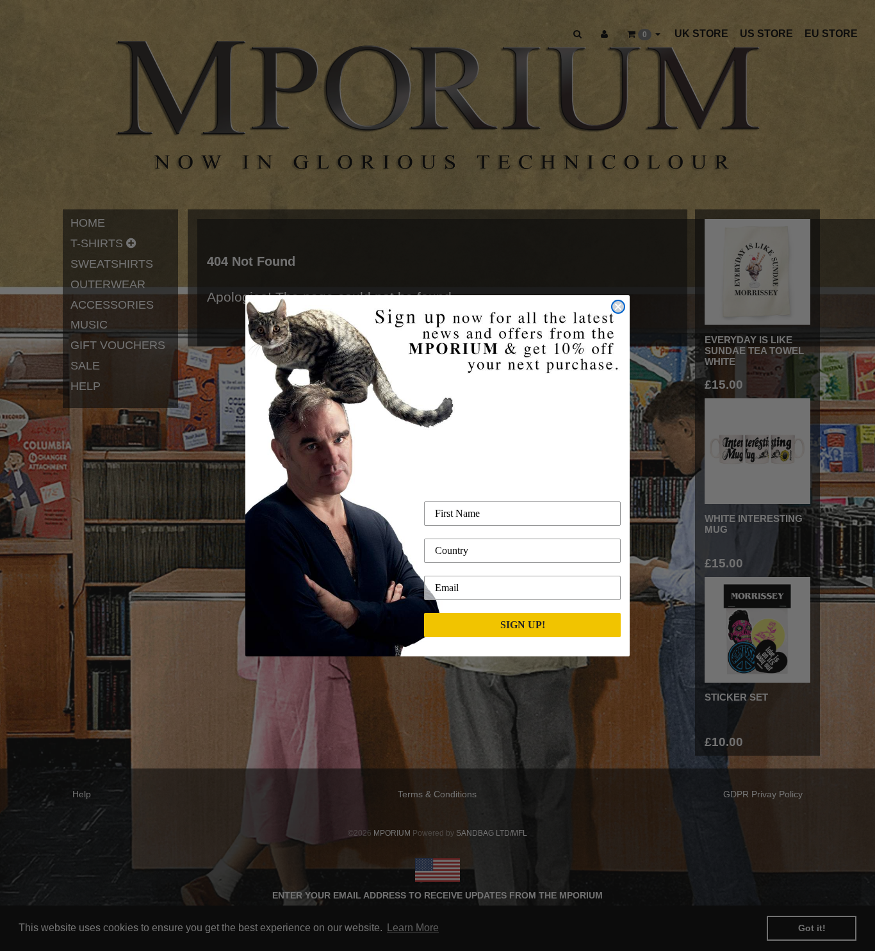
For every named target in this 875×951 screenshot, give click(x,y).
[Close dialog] (618, 306)
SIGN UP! (522, 624)
